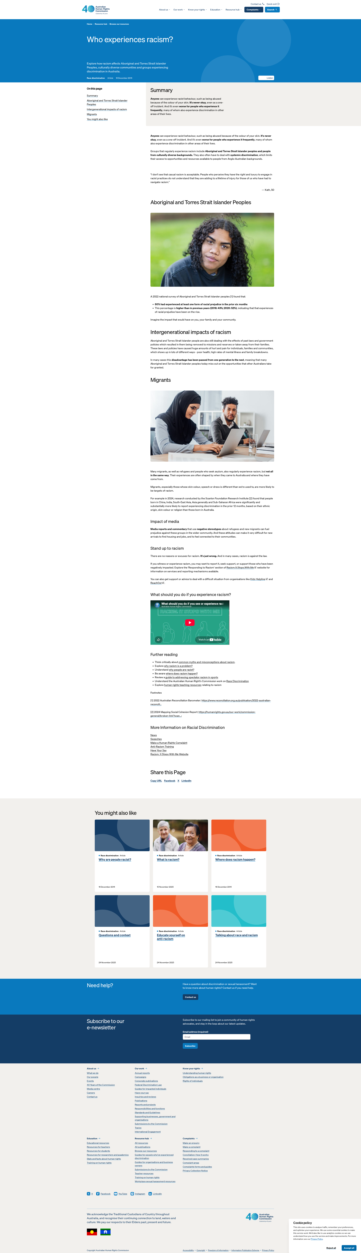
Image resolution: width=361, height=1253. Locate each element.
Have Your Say (158, 750)
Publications (141, 1100)
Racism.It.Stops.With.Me (240, 567)
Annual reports (142, 1073)
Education (215, 9)
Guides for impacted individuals (150, 1088)
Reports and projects (145, 1104)
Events (90, 1081)
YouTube (122, 1193)
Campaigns (140, 1077)
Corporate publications (146, 1081)
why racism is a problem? (178, 666)
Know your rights (196, 9)
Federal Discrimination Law (148, 1085)
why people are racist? (181, 670)
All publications (142, 1147)
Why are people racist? (115, 859)
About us (163, 9)
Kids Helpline (257, 579)
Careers (91, 1092)
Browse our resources (146, 1151)
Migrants (92, 114)
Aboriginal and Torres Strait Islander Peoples (107, 102)
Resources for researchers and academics (108, 1154)
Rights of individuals (193, 1081)
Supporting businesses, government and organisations (155, 1118)
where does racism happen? (182, 673)
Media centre (93, 1088)
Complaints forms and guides (197, 1166)
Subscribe (190, 1046)
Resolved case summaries (196, 1158)
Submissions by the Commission (151, 1123)
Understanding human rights (197, 1073)
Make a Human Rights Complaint (168, 743)
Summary (92, 95)
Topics (138, 1127)
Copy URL (156, 781)
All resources (141, 1143)
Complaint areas (191, 1162)
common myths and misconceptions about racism (207, 662)
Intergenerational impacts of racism (107, 109)
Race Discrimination (237, 681)
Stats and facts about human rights (104, 1158)
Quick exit (272, 4)
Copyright (201, 1250)
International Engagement (148, 1131)
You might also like (97, 119)
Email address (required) (195, 1031)
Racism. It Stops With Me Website (169, 754)
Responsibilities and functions (150, 1108)
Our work (178, 9)
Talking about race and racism (236, 935)
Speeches (156, 739)
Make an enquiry (191, 1143)
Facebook (169, 781)
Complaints (252, 9)
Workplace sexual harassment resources (155, 1181)
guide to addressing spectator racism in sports (191, 677)
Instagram (140, 1193)
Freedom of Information (218, 1250)
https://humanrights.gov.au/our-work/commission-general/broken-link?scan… (203, 714)
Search (270, 9)
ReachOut (156, 583)
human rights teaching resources (182, 685)
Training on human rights (99, 1162)
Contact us (256, 4)
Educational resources (98, 1143)
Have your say (142, 1092)
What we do (92, 1073)
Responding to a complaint (196, 1151)
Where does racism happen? (235, 859)
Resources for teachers (98, 1147)
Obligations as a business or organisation (203, 1077)
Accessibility (188, 1250)
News (153, 735)
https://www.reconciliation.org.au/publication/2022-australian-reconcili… (210, 702)
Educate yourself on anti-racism (171, 937)
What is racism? (168, 859)
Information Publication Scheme (245, 1250)
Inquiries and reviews (145, 1096)
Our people (92, 1077)
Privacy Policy (317, 1239)
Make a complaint (191, 1147)
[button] (266, 78)
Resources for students (98, 1151)
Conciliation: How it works (196, 1154)
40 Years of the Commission (101, 1085)
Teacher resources (144, 1173)
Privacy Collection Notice (195, 1170)
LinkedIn (186, 781)
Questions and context (115, 935)
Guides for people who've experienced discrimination (154, 1156)
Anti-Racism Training (162, 747)
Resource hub (233, 9)
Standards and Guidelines (147, 1112)
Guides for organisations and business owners (154, 1163)
